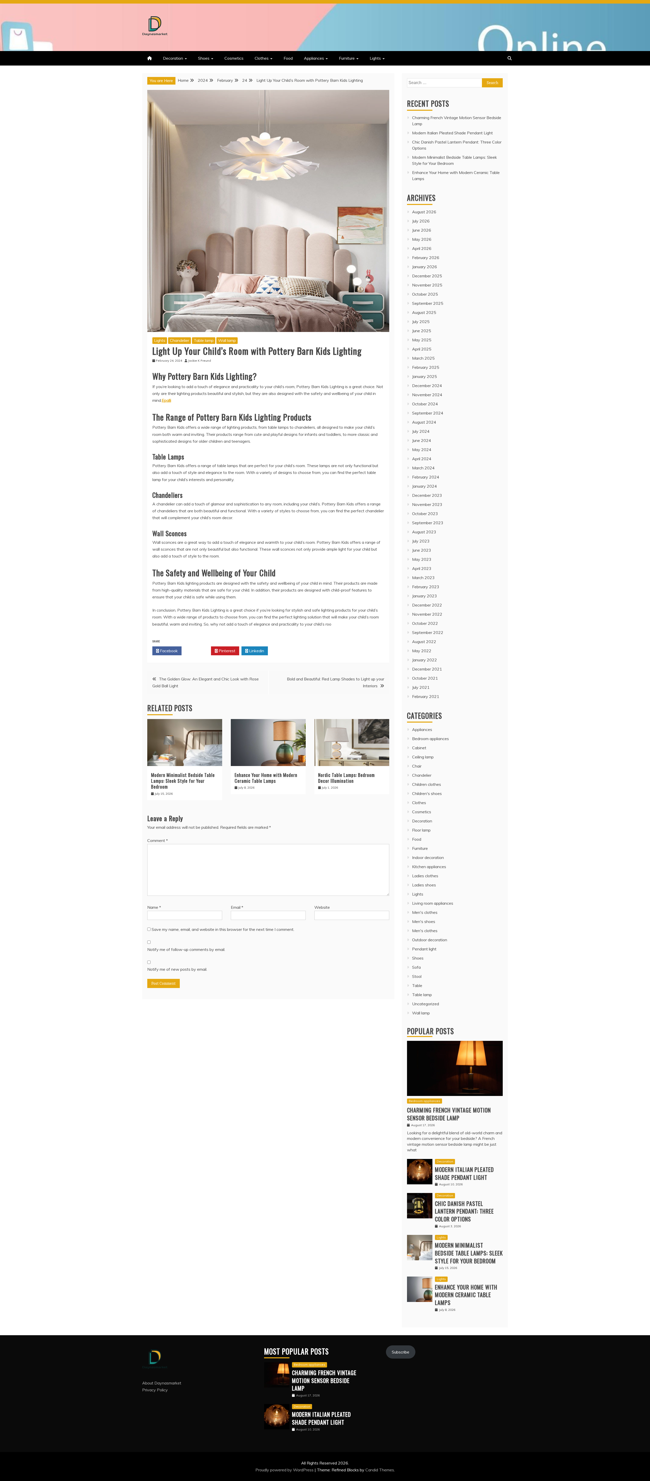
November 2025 (427, 285)
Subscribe (400, 1352)
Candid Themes (379, 1469)
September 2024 (427, 413)
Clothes (262, 58)
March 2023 (423, 577)
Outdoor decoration (429, 939)
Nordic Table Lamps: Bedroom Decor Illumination (346, 778)
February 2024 (425, 477)
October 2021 (425, 678)
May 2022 (421, 650)
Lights (375, 58)
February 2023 (425, 586)
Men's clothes (424, 912)
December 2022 (427, 605)
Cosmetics (233, 58)
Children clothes (426, 784)
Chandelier (179, 340)
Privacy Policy (155, 1389)
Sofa (416, 967)
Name (154, 907)
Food (288, 58)
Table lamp (204, 340)
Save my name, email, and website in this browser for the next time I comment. (223, 929)
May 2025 (421, 339)
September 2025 (427, 303)
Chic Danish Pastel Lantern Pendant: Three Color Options (464, 1211)
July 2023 (421, 541)
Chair (416, 766)
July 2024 (421, 431)
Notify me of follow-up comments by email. (186, 949)
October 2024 (425, 403)
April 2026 (421, 248)
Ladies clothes (425, 875)
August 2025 (424, 312)
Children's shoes (427, 793)
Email (237, 907)
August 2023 (424, 531)
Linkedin (256, 650)
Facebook (168, 650)
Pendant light (424, 948)
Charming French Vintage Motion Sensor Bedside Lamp (449, 1114)
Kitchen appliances (429, 866)
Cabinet (419, 747)
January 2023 (424, 595)
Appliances (314, 58)
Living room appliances (432, 903)
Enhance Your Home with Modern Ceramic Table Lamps (266, 778)
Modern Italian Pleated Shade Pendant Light (452, 132)
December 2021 (427, 669)
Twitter (197, 650)
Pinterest (226, 650)
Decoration (173, 58)
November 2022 (427, 614)
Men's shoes (423, 921)
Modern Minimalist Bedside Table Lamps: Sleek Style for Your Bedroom (183, 781)
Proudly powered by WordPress (285, 1469)
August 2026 (424, 211)
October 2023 (425, 513)
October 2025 (425, 294)
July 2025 (421, 321)
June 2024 (421, 440)
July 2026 (421, 221)
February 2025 (425, 367)
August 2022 (424, 641)
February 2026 (425, 257)
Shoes (203, 58)
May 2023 (421, 559)
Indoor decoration (428, 857)
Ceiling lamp (423, 756)
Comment (157, 840)
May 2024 (421, 449)
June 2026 (421, 230)
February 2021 (425, 696)
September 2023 (427, 522)
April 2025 (421, 349)
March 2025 (423, 358)
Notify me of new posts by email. (177, 969)
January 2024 (424, 486)
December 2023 (427, 495)
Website (322, 907)
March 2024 (423, 467)
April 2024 (421, 458)
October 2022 (425, 623)
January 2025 (424, 376)
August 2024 (424, 422)
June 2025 (421, 330)
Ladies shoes (424, 884)
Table (417, 985)
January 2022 (424, 659)
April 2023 (421, 568)
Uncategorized (425, 1003)
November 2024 (427, 394)
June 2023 (421, 550)
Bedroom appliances (430, 738)
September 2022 (427, 632)
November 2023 (427, 504)
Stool (416, 976)
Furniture (347, 58)
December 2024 (427, 385)
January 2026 (424, 266)
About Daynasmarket (161, 1383)
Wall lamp (227, 340)
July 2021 (421, 687)
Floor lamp (421, 830)
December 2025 (427, 275)
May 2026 (421, 239)
